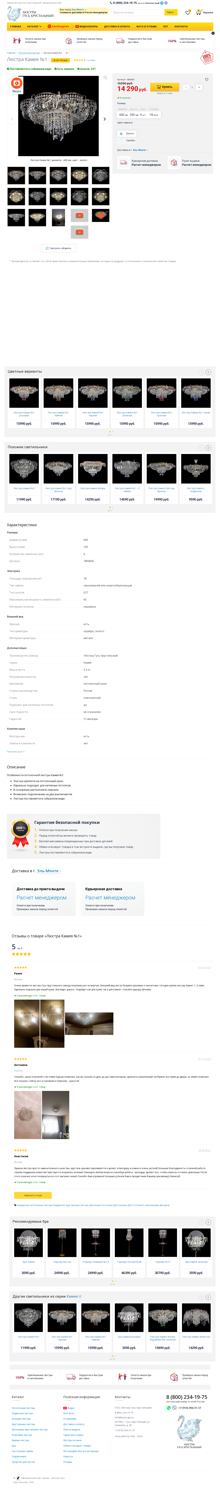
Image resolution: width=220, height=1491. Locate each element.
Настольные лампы (22, 1451)
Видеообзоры (88, 26)
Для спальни (120, 1205)
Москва (18, 979)
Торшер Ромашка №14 (95, 1261)
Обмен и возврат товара (77, 1445)
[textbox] (137, 12)
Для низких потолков (101, 1205)
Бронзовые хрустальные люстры (30, 1429)
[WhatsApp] (168, 1407)
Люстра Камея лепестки (196, 1336)
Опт (165, 26)
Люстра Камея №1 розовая (24, 414)
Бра (14, 1445)
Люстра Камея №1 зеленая (127, 414)
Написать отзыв (33, 1195)
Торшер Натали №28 (129, 1261)
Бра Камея (29, 1261)
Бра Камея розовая (129, 1336)
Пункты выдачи (71, 1429)
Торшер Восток (62, 1261)
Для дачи (164, 1205)
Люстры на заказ (72, 1440)
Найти (170, 12)
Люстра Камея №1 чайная (58, 414)
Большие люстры (21, 1418)
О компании (69, 1418)
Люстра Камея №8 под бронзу (161, 490)
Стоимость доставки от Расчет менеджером (83, 12)
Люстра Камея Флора (92, 488)
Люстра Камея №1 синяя (196, 412)
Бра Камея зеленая (196, 1261)
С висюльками (151, 1205)
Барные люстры (20, 1440)
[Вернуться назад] (67, 52)
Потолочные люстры (23, 1407)
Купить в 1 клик (164, 93)
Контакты (181, 26)
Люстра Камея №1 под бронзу (58, 490)
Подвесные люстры (22, 1413)
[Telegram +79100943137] (161, 3)
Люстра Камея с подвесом (196, 490)
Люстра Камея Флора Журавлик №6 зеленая (163, 1338)
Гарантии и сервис (73, 1434)
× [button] (213, 33)
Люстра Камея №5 (24, 488)
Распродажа (60, 26)
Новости (68, 1456)
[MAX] (165, 3)
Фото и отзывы (146, 26)
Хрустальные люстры (23, 1424)
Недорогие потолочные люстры (35, 1205)
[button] (104, 118)
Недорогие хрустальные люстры (71, 1205)
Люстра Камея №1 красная (161, 414)
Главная (15, 26)
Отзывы (67, 1461)
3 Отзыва (90, 60)
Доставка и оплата (117, 26)
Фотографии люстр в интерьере (81, 1451)
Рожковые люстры (22, 1434)
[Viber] (174, 1407)
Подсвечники (19, 1456)
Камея (72, 1296)
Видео (70, 1407)
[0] (188, 13)
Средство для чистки (23, 1461)
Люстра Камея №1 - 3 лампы (127, 490)
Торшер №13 (162, 1261)
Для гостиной (135, 1205)
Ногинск (18, 1070)
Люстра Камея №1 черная (92, 414)
